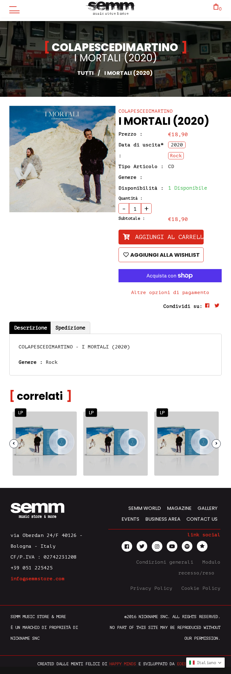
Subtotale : (132, 218)
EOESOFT (185, 664)
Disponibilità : (141, 188)
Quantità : (131, 198)
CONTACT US (201, 519)
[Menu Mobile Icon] (13, 9)
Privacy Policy (152, 588)
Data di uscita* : (141, 150)
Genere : (131, 177)
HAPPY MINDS (122, 664)
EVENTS (130, 519)
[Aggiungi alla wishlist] (67, 434)
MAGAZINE (179, 508)
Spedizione (70, 328)
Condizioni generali (166, 562)
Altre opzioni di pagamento (170, 292)
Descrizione (30, 328)
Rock (52, 362)
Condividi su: (182, 306)
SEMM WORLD (144, 508)
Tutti (85, 73)
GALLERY (207, 508)
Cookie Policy (200, 588)
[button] (205, 662)
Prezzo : (131, 134)
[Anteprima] (67, 421)
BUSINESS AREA (162, 519)
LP (20, 412)
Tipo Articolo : (141, 166)
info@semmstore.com (38, 578)
